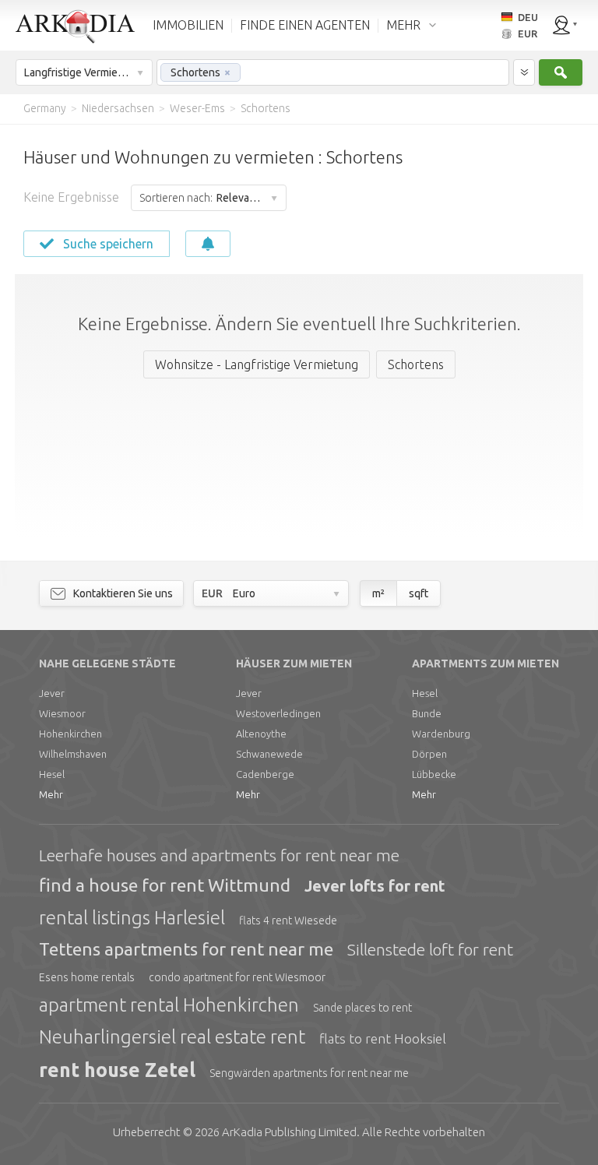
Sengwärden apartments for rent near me (309, 1073)
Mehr (51, 794)
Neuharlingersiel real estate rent (172, 1036)
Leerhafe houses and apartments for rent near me (219, 855)
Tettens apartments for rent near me (186, 949)
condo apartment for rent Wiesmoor (237, 977)
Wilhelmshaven (73, 753)
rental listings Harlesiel (132, 917)
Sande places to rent (362, 1007)
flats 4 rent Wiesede (288, 920)
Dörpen (429, 753)
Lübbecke (434, 774)
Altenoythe (261, 733)
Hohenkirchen (70, 733)
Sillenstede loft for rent (430, 949)
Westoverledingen (278, 713)
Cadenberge (265, 774)
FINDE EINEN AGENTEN (305, 25)
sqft (418, 593)
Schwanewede (269, 753)
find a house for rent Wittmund (164, 885)
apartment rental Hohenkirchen (169, 1004)
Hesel (52, 774)
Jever (52, 693)
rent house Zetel (117, 1070)
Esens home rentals (87, 977)
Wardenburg (441, 733)
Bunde (426, 713)
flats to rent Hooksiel (382, 1038)
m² (378, 593)
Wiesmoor (62, 713)
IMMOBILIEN (188, 25)
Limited (289, 1132)
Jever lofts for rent (374, 886)
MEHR (403, 25)
